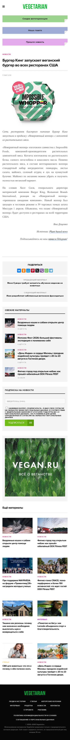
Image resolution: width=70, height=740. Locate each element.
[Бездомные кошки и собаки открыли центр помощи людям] (10, 322)
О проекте (28, 710)
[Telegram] (51, 271)
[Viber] (42, 271)
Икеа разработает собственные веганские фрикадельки (35, 296)
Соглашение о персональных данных (35, 720)
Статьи (5, 662)
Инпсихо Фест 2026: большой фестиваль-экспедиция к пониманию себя (40, 339)
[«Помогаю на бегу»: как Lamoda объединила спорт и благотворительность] (52, 608)
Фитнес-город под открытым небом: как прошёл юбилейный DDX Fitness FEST (39, 373)
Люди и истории (17, 701)
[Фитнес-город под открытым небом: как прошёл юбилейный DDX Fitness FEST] (10, 371)
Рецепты (28, 706)
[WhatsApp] (46, 271)
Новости (6, 54)
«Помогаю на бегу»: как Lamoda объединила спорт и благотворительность (51, 626)
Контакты (55, 706)
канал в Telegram (58, 239)
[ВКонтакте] (19, 271)
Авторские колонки (51, 701)
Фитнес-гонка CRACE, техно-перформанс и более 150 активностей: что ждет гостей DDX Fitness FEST (52, 585)
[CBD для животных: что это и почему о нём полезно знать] (17, 651)
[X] (37, 271)
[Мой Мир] (28, 271)
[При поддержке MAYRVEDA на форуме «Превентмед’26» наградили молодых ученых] (17, 565)
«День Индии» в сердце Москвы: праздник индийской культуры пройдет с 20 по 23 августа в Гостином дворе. (40, 356)
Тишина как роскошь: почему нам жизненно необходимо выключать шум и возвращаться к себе (17, 627)
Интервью (42, 619)
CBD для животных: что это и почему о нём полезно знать (16, 667)
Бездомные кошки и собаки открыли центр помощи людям (41, 324)
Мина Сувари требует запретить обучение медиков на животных (35, 284)
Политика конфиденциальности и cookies (35, 715)
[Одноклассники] (24, 271)
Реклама (42, 710)
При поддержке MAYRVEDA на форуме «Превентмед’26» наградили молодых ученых (17, 583)
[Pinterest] (33, 271)
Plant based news (58, 231)
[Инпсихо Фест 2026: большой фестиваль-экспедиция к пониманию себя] (10, 338)
